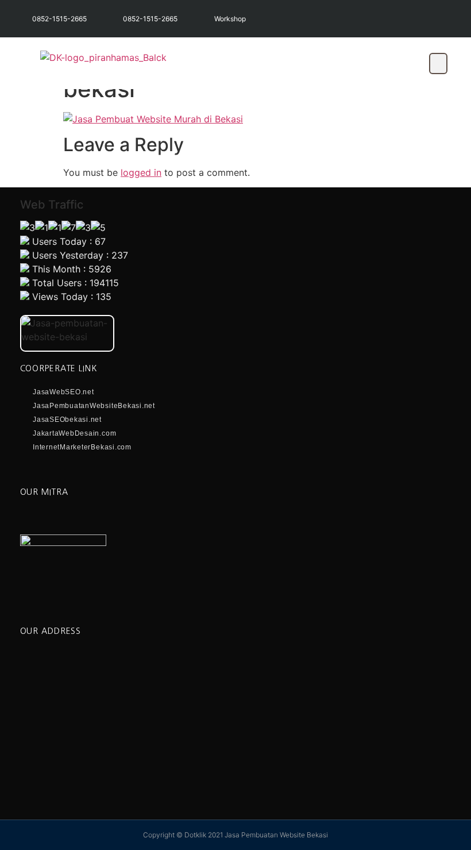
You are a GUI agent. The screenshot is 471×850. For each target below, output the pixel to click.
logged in (141, 172)
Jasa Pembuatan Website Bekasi (276, 834)
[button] (438, 63)
